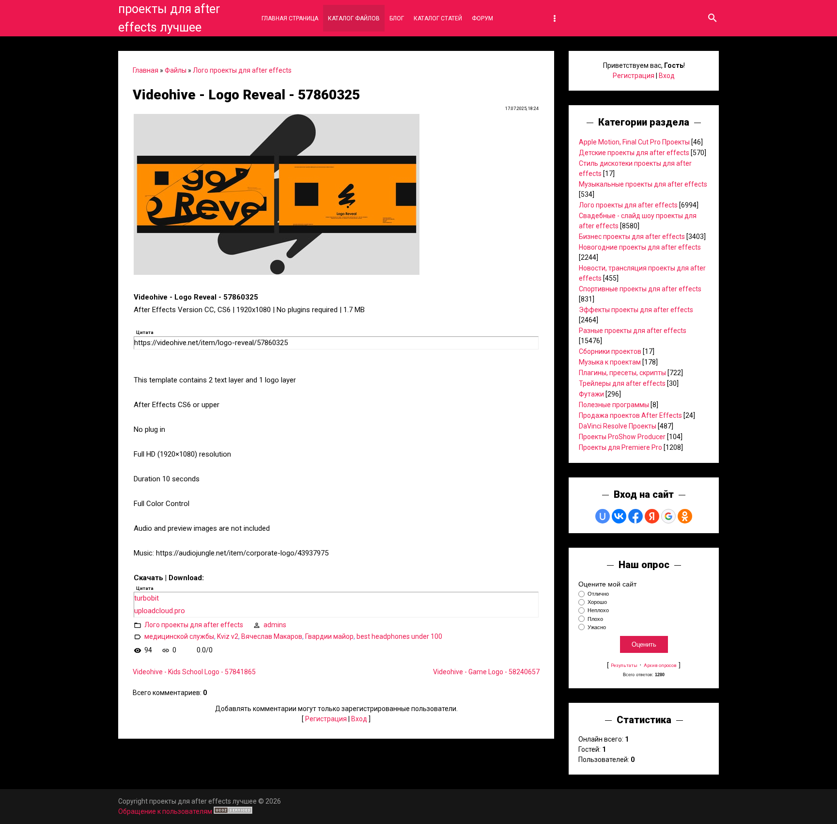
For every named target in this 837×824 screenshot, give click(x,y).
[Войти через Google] (668, 516)
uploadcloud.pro (159, 610)
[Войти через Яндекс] (652, 516)
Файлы (175, 70)
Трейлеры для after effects (622, 383)
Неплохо (598, 611)
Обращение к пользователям (165, 811)
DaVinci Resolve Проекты (617, 426)
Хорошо (597, 602)
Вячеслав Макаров (271, 636)
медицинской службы (179, 636)
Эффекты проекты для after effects (636, 310)
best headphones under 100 (399, 636)
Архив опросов (660, 665)
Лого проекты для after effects (242, 70)
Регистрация (326, 719)
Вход (359, 719)
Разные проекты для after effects (632, 330)
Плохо (595, 619)
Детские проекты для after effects (634, 153)
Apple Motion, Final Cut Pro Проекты (634, 142)
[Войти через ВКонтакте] (619, 516)
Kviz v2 (227, 636)
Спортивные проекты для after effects (640, 289)
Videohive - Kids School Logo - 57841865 (194, 672)
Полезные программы (614, 405)
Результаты (624, 665)
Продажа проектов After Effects (630, 415)
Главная (145, 70)
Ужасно (597, 627)
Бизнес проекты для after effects (632, 236)
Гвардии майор (329, 636)
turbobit (146, 598)
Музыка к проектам (610, 362)
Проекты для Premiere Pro (620, 447)
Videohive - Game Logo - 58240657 (486, 672)
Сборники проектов (610, 351)
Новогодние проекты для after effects (640, 247)
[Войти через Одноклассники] (685, 516)
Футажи (591, 394)
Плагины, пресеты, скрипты (622, 373)
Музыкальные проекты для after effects (643, 184)
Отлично (598, 594)
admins (275, 625)
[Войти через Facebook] (635, 516)
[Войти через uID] (602, 516)
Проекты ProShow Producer (622, 437)
